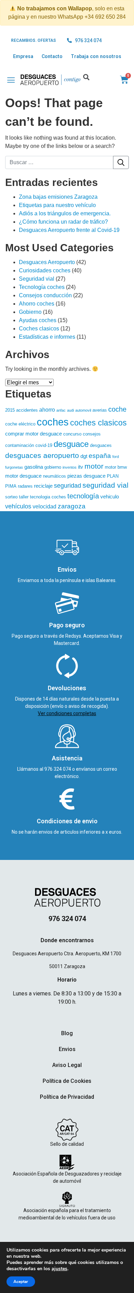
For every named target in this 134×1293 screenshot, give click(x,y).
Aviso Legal (67, 1065)
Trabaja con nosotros (96, 56)
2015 (10, 410)
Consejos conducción (45, 295)
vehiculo (109, 496)
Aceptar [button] (20, 1281)
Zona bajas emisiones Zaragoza (58, 197)
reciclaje (43, 486)
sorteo (11, 496)
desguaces (101, 445)
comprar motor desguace (33, 434)
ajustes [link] (59, 1268)
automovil (83, 410)
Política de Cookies (67, 1081)
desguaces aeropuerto (42, 455)
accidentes (27, 410)
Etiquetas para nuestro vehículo (57, 205)
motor (94, 466)
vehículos (18, 506)
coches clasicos (98, 422)
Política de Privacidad (67, 1097)
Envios (67, 1049)
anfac (61, 410)
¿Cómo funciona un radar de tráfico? (63, 222)
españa (100, 455)
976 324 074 (58, 769)
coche (117, 409)
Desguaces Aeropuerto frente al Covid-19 (69, 230)
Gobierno (30, 312)
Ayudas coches (37, 320)
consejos (92, 434)
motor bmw (116, 467)
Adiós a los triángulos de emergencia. (65, 213)
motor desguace (23, 476)
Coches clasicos (39, 328)
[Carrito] (124, 79)
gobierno (52, 467)
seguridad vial (105, 485)
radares (25, 486)
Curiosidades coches (44, 270)
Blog (67, 1033)
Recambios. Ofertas (33, 40)
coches (53, 422)
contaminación (19, 445)
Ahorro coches (36, 304)
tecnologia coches (48, 496)
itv (80, 467)
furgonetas (14, 467)
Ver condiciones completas (67, 713)
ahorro (47, 409)
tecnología (83, 496)
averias (99, 410)
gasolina (33, 467)
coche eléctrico (20, 424)
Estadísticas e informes (47, 337)
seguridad (67, 485)
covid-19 (43, 445)
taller (24, 496)
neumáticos (54, 476)
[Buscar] (121, 162)
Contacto (52, 56)
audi (70, 410)
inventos (70, 467)
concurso (72, 434)
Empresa (23, 56)
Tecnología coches (42, 287)
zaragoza (72, 506)
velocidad (44, 506)
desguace (71, 444)
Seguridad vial (36, 279)
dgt (83, 456)
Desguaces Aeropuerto (47, 262)
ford (115, 457)
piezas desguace (86, 476)
